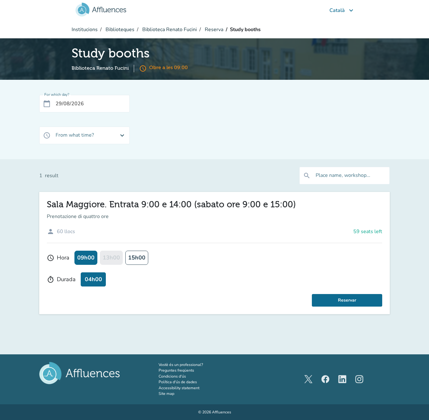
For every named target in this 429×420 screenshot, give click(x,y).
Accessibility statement (179, 387)
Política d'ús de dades (178, 382)
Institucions (85, 29)
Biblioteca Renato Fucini (169, 29)
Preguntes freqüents (176, 370)
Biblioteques (119, 29)
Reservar (347, 300)
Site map (166, 393)
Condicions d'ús (172, 376)
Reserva (213, 29)
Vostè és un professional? (189, 364)
